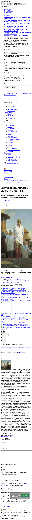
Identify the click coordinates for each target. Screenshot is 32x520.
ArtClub (8, 120)
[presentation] (17, 206)
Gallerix (8, 506)
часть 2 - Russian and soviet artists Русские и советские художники (15, 281)
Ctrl (16, 285)
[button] (8, 9)
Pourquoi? (22, 352)
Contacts (15, 515)
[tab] (7, 200)
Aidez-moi (4, 515)
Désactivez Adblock (6, 436)
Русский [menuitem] (6, 93)
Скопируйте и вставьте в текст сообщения (13, 501)
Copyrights (12, 518)
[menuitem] (30, 93)
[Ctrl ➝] (16, 315)
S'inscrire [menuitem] (13, 95)
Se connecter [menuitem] (7, 95)
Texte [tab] (6, 203)
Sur (12, 515)
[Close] (17, 98)
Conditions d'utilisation (18, 517)
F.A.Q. (9, 515)
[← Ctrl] (16, 300)
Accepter (25, 495)
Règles (10, 517)
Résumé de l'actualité (10, 87)
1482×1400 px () (19, 279)
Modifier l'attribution (6, 277)
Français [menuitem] (20, 93)
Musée (8, 101)
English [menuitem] (11, 93)
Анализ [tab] (6, 205)
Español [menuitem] (16, 93)
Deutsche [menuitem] (25, 93)
